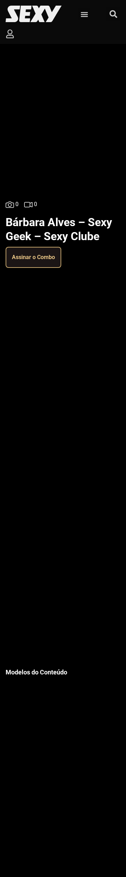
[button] (84, 14)
